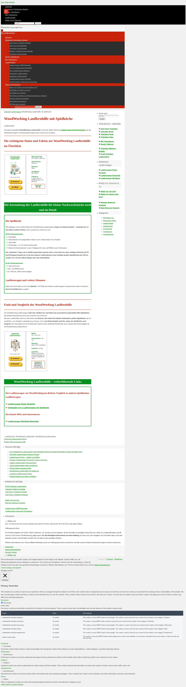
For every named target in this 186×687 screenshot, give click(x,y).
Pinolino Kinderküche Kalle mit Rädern (22, 476)
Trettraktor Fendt (107, 134)
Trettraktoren (107, 232)
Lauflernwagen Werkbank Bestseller (23, 421)
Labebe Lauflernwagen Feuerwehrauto (22, 463)
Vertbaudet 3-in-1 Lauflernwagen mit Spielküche (28, 408)
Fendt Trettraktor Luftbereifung (15, 486)
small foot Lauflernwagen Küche (15, 439)
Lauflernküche (10, 436)
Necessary (7, 603)
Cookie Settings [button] (6, 568)
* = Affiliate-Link (10, 555)
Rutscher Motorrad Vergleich (15, 503)
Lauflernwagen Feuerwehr (110, 175)
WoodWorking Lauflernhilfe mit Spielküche (24, 471)
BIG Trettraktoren (11, 15)
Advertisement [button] (6, 668)
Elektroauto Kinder (109, 221)
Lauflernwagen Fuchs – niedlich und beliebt (24, 457)
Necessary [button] (5, 600)
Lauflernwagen (10, 18)
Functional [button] (4, 643)
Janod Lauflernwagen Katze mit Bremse (23, 465)
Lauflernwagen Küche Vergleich (21, 404)
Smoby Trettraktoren (12, 12)
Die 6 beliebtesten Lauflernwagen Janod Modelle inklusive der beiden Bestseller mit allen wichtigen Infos (45, 452)
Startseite (8, 7)
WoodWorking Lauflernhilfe (25, 436)
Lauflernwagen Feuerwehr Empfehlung (18, 511)
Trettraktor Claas (107, 137)
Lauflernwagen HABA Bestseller (16, 508)
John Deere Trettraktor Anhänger (16, 495)
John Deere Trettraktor (109, 129)
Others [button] (3, 676)
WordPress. (118, 559)
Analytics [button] (4, 660)
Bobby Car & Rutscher (13, 20)
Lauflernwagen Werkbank (110, 178)
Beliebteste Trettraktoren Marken (16, 9)
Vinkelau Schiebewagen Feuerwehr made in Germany (28, 460)
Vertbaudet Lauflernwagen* (15, 334)
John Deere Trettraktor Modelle (16, 492)
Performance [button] (5, 652)
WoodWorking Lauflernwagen (45, 436)
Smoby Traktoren (107, 144)
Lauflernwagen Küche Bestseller (73, 130)
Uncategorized (108, 234)
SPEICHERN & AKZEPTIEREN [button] (12, 685)
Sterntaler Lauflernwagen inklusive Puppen (24, 454)
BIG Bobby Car (108, 218)
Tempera (110, 559)
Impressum (9, 547)
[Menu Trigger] (6, 11)
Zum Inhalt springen (8, 2)
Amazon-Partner (11, 552)
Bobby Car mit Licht (108, 191)
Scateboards (107, 229)
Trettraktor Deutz (107, 132)
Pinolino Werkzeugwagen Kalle (15, 442)
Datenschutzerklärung (13, 550)
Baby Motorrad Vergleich (110, 208)
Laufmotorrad (107, 226)
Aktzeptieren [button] (16, 568)
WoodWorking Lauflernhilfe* (15, 157)
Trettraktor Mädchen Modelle (15, 489)
